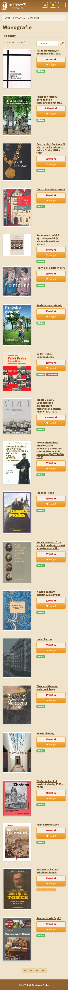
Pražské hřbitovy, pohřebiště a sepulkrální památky (49, 99)
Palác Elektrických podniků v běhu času (48, 52)
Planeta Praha (45, 492)
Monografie (33, 17)
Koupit (52, 64)
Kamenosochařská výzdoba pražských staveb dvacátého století (48, 239)
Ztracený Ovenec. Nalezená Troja (47, 688)
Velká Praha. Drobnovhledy (45, 355)
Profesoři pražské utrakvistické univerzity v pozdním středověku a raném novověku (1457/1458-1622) (50, 450)
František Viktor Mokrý (50, 267)
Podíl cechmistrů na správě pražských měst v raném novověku (50, 545)
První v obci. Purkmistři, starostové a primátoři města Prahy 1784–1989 (50, 148)
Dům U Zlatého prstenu (50, 189)
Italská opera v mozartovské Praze (48, 593)
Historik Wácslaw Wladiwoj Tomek (47, 871)
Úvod (7, 17)
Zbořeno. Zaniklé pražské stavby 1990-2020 (49, 784)
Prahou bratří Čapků (48, 918)
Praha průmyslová (47, 824)
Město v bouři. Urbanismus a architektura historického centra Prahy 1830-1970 (48, 405)
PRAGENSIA (19, 17)
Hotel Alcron (44, 639)
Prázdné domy (45, 733)
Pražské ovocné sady (49, 305)
